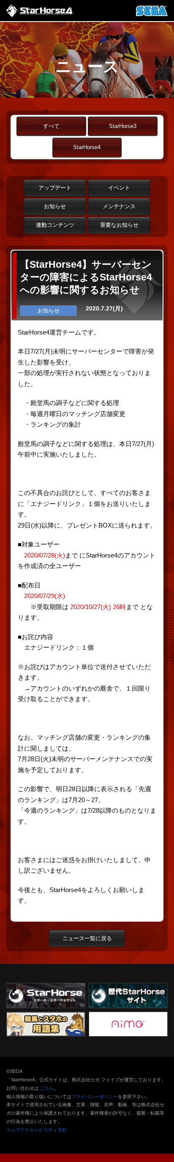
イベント (119, 188)
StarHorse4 (87, 147)
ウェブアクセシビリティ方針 (36, 1129)
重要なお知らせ (119, 225)
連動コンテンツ (55, 225)
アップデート (54, 188)
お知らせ (55, 206)
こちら (47, 1088)
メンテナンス (119, 206)
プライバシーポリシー (94, 1096)
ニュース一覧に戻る (87, 938)
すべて (51, 126)
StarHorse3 (122, 126)
